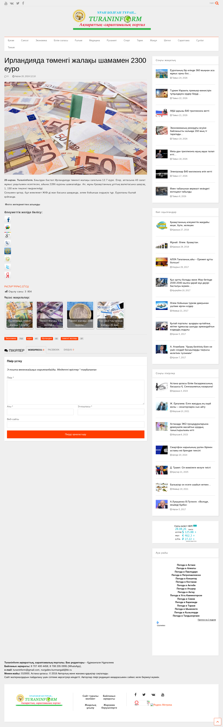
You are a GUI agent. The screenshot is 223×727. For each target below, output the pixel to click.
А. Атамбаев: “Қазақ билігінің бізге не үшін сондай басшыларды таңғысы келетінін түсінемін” (191, 349)
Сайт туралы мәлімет (90, 697)
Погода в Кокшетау (186, 578)
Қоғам (11, 40)
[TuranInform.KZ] (111, 32)
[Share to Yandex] (7, 277)
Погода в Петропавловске (186, 575)
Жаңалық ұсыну (90, 706)
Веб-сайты (13, 419)
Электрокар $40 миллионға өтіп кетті (191, 171)
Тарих (140, 40)
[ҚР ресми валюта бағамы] (185, 541)
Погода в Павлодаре (186, 571)
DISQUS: (69, 350)
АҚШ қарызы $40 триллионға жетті (189, 110)
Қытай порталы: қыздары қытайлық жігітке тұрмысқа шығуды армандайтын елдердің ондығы (192, 326)
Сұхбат (200, 40)
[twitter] (18, 3)
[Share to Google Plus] (7, 237)
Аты (10, 406)
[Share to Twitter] (7, 269)
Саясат (25, 40)
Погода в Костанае (186, 582)
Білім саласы (61, 40)
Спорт (127, 40)
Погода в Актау (186, 592)
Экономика (41, 40)
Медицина (94, 40)
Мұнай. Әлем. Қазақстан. (184, 242)
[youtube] (5, 3)
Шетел (167, 40)
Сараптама (183, 40)
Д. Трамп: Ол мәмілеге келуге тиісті (190, 467)
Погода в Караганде (186, 602)
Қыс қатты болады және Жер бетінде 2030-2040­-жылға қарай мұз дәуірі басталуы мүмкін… (191, 282)
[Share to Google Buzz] (7, 229)
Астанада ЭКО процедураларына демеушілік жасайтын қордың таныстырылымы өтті (189, 427)
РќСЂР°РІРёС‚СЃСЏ (16, 286)
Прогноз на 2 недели (207, 620)
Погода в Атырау (186, 588)
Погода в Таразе (186, 605)
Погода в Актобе (186, 585)
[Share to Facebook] (7, 221)
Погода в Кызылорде (186, 612)
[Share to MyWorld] (7, 253)
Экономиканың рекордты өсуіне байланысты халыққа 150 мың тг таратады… (188, 130)
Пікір (10, 377)
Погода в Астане (186, 565)
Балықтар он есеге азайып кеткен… (190, 484)
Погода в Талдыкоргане (186, 615)
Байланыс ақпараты (109, 697)
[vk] (12, 3)
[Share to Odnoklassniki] (7, 261)
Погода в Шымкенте (186, 609)
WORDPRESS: (36, 350)
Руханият (112, 40)
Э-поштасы (85, 406)
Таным (11, 47)
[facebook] (23, 3)
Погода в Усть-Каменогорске (186, 595)
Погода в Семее (186, 599)
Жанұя (153, 40)
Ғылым (78, 40)
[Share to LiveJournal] (7, 245)
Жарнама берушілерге (109, 706)
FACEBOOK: (54, 350)
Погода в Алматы (186, 568)
